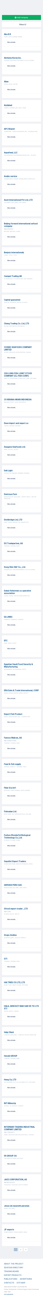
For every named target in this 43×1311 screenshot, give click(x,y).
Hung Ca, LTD (10, 1079)
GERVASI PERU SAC (13, 885)
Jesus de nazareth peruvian (16, 1206)
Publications (10, 1279)
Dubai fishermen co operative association (17, 591)
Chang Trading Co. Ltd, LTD (16, 323)
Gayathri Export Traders (15, 861)
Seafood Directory (13, 1267)
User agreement (8, 1294)
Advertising (26, 1279)
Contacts (9, 1283)
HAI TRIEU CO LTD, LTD (14, 982)
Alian (6, 81)
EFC (6, 640)
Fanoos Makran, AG (13, 738)
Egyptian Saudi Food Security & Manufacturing (18, 665)
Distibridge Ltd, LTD (13, 519)
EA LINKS (8, 617)
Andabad (8, 105)
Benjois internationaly (14, 252)
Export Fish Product (13, 714)
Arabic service (10, 176)
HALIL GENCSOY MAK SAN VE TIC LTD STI (21, 1007)
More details (11, 42)
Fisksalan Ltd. (10, 811)
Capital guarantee (12, 300)
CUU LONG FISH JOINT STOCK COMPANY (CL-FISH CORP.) (18, 374)
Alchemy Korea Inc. (12, 58)
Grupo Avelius (10, 935)
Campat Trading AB (13, 276)
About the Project (14, 1264)
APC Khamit (9, 129)
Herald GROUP (10, 1056)
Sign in (39, 10)
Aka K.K (7, 34)
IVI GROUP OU (10, 1156)
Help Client (9, 1032)
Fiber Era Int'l (10, 788)
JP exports (9, 1229)
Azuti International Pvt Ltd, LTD (18, 200)
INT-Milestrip (10, 1103)
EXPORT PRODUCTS (13, 1275)
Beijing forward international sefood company (21, 224)
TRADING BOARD (11, 1271)
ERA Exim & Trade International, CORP (21, 690)
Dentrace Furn (10, 494)
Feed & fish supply (12, 764)
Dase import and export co (16, 423)
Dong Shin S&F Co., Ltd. (15, 567)
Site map (21, 1283)
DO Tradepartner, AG (13, 543)
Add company (22, 17)
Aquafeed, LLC (10, 152)
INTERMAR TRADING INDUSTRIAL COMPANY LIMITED (19, 1128)
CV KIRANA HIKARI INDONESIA (18, 399)
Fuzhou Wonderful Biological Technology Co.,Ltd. (17, 836)
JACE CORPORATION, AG (15, 1179)
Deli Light (8, 470)
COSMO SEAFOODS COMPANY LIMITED (18, 348)
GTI (5, 958)
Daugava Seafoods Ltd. (15, 447)
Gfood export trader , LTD (16, 908)
